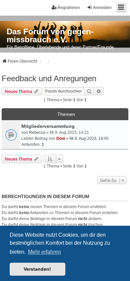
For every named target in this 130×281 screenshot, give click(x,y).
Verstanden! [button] (37, 269)
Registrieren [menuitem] (69, 7)
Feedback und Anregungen (49, 78)
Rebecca (37, 132)
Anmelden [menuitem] (102, 7)
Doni (60, 138)
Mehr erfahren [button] (44, 252)
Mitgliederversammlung (48, 126)
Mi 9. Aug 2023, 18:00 (89, 138)
